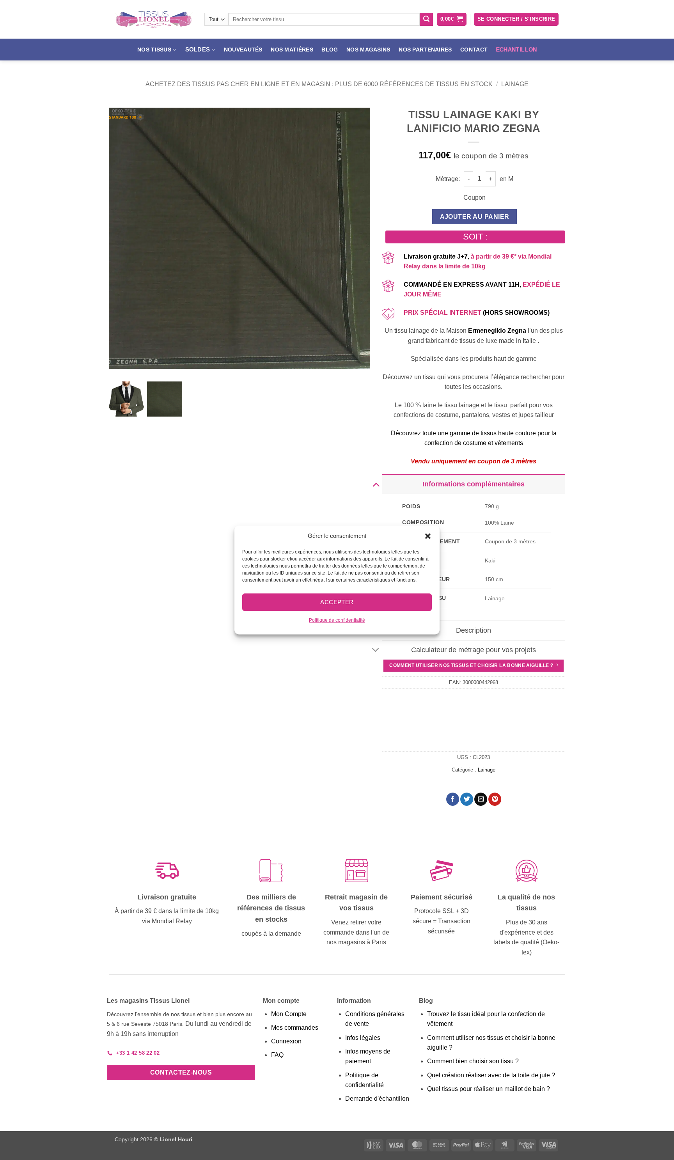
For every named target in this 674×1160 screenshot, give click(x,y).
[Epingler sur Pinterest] (494, 799)
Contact (474, 49)
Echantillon (516, 49)
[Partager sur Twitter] (466, 799)
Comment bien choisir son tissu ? (473, 1061)
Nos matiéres (292, 49)
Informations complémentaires (473, 484)
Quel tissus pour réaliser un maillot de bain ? (488, 1089)
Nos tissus (154, 49)
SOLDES (197, 49)
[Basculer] (375, 483)
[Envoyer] (426, 19)
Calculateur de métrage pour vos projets (473, 650)
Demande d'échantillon (377, 1098)
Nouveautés (243, 49)
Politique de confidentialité (337, 620)
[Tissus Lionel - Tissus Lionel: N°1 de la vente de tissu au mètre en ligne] (154, 19)
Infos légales (362, 1037)
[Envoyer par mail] (480, 799)
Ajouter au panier (474, 216)
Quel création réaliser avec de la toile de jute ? (491, 1075)
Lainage (515, 84)
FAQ (277, 1055)
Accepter (337, 602)
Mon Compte (289, 1014)
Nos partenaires (425, 49)
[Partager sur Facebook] (452, 799)
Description (473, 630)
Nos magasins (368, 49)
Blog (329, 49)
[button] (428, 536)
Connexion (286, 1041)
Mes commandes (294, 1027)
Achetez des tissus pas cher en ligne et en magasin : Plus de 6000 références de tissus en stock (319, 84)
